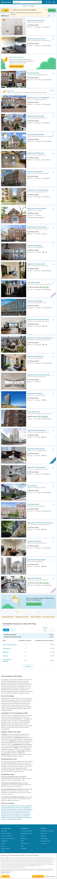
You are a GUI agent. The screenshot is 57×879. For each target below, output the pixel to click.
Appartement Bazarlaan (34, 578)
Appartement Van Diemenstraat (37, 227)
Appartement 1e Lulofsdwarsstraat (38, 190)
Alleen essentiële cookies (38, 876)
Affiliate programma (5, 848)
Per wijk (6, 630)
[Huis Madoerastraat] (13, 510)
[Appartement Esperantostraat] (13, 45)
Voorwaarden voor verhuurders (47, 831)
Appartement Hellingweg (34, 393)
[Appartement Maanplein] (13, 251)
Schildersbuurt (7, 648)
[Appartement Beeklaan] (13, 547)
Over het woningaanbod (26, 831)
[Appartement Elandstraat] (13, 177)
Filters (6, 10)
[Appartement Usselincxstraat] (13, 270)
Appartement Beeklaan (34, 541)
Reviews (23, 836)
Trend (12, 630)
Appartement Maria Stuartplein (36, 430)
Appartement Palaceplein (35, 301)
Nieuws (22, 841)
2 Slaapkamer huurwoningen (21, 616)
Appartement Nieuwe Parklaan (36, 208)
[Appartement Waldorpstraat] (13, 455)
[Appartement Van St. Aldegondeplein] (13, 104)
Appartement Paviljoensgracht (36, 559)
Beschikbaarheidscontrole (26, 833)
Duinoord (5, 656)
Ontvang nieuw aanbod (16, 66)
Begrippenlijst (24, 838)
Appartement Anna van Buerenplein (38, 319)
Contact (3, 851)
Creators (3, 846)
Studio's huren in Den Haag (15, 807)
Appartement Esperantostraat (36, 39)
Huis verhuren (44, 833)
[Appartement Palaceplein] (13, 307)
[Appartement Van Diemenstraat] (13, 233)
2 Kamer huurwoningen (35, 616)
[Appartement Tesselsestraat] (13, 26)
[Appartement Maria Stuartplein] (13, 436)
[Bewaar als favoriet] (53, 20)
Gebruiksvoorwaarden (6, 833)
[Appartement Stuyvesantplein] (13, 473)
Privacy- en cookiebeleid (6, 836)
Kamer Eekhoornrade (33, 412)
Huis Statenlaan (32, 486)
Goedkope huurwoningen (7, 616)
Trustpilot (52, 90)
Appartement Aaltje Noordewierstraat (38, 375)
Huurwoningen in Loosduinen (13, 815)
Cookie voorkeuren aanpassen (8, 838)
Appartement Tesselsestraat (35, 20)
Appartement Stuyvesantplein (36, 467)
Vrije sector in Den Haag (7, 812)
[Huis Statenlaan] (13, 492)
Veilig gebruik (4, 841)
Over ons (3, 843)
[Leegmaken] (34, 2)
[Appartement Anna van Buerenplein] (13, 325)
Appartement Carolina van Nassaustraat (39, 338)
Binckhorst (5, 652)
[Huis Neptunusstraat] (13, 288)
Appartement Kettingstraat (35, 356)
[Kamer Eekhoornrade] (13, 418)
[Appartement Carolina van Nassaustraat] (13, 344)
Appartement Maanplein (34, 245)
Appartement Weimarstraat (35, 116)
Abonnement (4, 831)
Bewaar (49, 10)
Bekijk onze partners (5, 872)
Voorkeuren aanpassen (50, 876)
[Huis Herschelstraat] (13, 79)
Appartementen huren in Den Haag (16, 805)
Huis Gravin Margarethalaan (35, 134)
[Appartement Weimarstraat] (13, 122)
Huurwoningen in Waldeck (14, 819)
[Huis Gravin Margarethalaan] (13, 140)
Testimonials (43, 836)
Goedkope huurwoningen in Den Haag (21, 810)
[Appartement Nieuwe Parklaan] (13, 214)
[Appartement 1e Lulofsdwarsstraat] (13, 196)
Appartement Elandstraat (35, 171)
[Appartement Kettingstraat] (13, 362)
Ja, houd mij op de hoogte (34, 604)
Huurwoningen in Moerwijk (16, 817)
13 (37, 611)
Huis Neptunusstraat (33, 282)
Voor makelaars (44, 838)
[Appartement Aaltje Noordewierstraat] (13, 381)
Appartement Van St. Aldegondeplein (38, 97)
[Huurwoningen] (6, 2)
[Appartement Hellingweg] (13, 399)
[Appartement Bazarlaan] (13, 584)
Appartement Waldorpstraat (35, 449)
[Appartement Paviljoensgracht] (13, 566)
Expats (22, 846)
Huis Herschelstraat (33, 73)
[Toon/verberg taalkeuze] (54, 2)
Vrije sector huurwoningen (49, 616)
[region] (28, 866)
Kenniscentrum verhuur (46, 841)
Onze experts (44, 843)
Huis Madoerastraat (33, 504)
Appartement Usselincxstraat (36, 264)
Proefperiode (24, 848)
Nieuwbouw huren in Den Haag (15, 809)
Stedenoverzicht (24, 843)
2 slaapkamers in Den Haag (21, 812)
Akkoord (5, 876)
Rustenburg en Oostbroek (9, 644)
